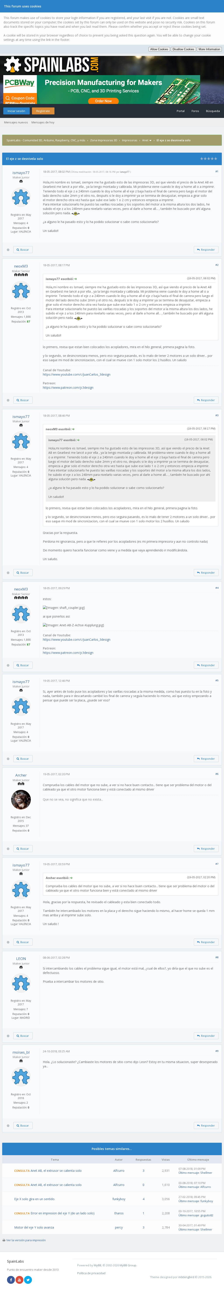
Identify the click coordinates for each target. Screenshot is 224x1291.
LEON (21, 958)
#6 (216, 773)
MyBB (97, 1265)
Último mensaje (188, 1173)
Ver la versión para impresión (26, 1240)
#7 (216, 863)
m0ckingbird (186, 1277)
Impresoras (129, 140)
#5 (216, 680)
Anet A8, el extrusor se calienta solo (56, 1170)
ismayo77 (21, 172)
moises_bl (21, 1052)
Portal (181, 111)
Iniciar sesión (16, 111)
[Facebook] (11, 1280)
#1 (216, 171)
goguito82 (206, 1215)
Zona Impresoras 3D (103, 140)
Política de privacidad (91, 1273)
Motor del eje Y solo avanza (34, 1227)
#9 (216, 1051)
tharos (119, 1213)
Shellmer (206, 1173)
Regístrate (43, 111)
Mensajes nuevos (16, 122)
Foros (195, 111)
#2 (216, 264)
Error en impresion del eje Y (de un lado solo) (62, 1213)
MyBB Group (128, 1265)
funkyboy (118, 1199)
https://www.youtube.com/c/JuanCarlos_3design (76, 374)
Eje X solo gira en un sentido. (34, 1199)
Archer (21, 775)
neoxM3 (21, 266)
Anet (145, 140)
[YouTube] (19, 1280)
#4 (216, 587)
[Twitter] (28, 1280)
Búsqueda (213, 111)
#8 (216, 957)
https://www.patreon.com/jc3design (68, 387)
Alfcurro (118, 1170)
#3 (216, 415)
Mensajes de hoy (43, 122)
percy (119, 1227)
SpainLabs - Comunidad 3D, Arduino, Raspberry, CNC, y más (46, 140)
